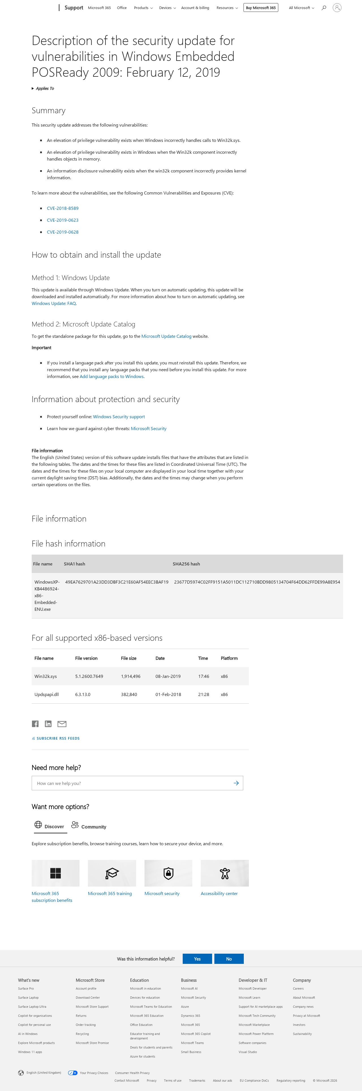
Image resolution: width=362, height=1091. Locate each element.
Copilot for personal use (34, 1024)
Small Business (191, 1052)
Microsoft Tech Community (257, 1015)
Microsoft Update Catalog (166, 336)
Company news (303, 1006)
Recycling (82, 1034)
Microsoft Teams (192, 1043)
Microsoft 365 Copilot (196, 1034)
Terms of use (173, 1080)
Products (141, 7)
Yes (197, 959)
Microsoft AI (189, 988)
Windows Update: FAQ (54, 303)
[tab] (50, 826)
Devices (165, 7)
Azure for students (142, 1056)
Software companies (252, 1043)
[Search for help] (323, 7)
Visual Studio (248, 1052)
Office (122, 7)
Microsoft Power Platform (256, 1034)
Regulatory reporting (291, 1080)
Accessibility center (219, 893)
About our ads (222, 1080)
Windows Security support (119, 416)
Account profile (86, 988)
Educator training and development (145, 1036)
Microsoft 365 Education (146, 1015)
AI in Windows (28, 1034)
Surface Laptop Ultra (32, 1006)
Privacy (151, 1080)
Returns (81, 1015)
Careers (298, 988)
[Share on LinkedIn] (46, 723)
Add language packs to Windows (112, 376)
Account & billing (195, 7)
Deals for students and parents (151, 1047)
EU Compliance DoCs (254, 1080)
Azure (185, 1006)
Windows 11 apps (30, 1052)
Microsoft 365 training (110, 893)
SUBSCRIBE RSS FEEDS (58, 738)
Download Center (88, 997)
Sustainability (302, 1034)
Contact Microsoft (127, 1080)
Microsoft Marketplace (254, 1024)
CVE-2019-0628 (63, 232)
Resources (225, 7)
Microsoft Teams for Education (151, 1006)
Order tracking (86, 1024)
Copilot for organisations (35, 1015)
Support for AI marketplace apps (261, 1006)
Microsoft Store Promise (92, 1043)
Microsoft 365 (99, 7)
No (229, 959)
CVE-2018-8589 (63, 208)
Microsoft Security (149, 428)
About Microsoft (304, 997)
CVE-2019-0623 (63, 220)
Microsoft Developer (253, 988)
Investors (299, 1024)
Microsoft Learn (249, 997)
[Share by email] (59, 723)
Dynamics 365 (190, 1015)
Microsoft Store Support (92, 1006)
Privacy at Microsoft (306, 1015)
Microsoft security (162, 893)
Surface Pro (26, 988)
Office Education (141, 1024)
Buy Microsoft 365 (261, 7)
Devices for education (145, 997)
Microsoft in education (145, 988)
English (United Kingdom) (44, 1072)
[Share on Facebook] (36, 723)
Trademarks (197, 1080)
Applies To (45, 88)
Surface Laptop (28, 997)
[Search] (236, 783)
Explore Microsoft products (36, 1043)
